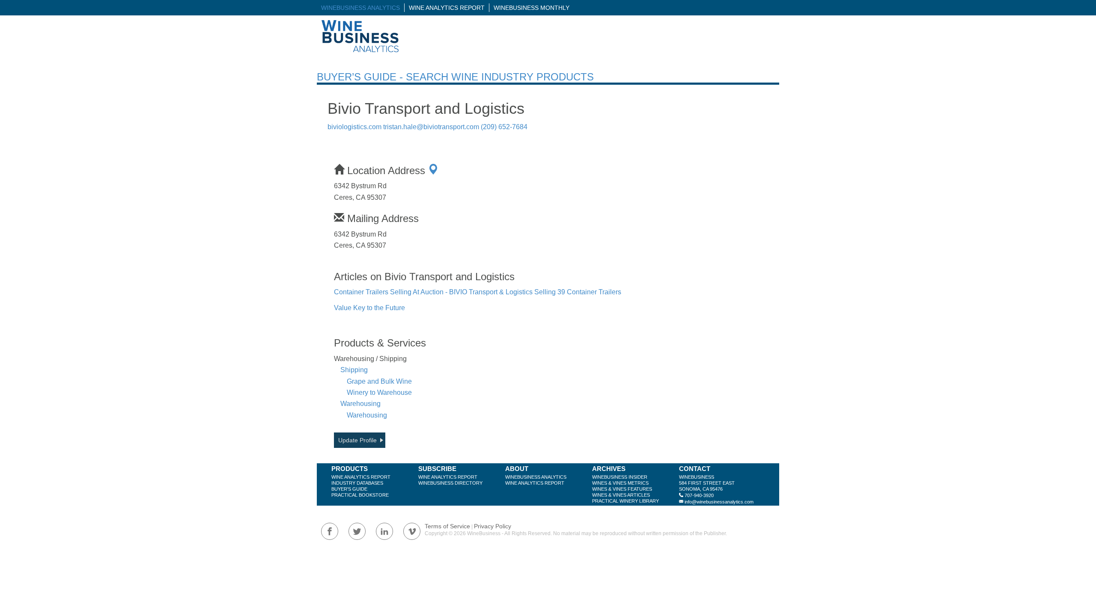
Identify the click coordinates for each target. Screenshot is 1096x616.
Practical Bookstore (360, 495)
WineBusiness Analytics (360, 7)
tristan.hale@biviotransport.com (431, 126)
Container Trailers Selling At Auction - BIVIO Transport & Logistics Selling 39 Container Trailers (477, 292)
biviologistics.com (354, 126)
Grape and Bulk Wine (379, 381)
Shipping (354, 369)
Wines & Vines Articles (621, 495)
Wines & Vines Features (622, 489)
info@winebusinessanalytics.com (719, 501)
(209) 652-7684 (504, 126)
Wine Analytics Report (447, 7)
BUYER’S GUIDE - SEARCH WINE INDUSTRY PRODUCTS (455, 77)
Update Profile (357, 440)
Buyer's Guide (349, 489)
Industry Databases (357, 483)
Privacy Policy (492, 526)
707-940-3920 (699, 495)
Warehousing (360, 403)
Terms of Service (447, 526)
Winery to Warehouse (379, 392)
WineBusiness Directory (450, 483)
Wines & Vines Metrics (620, 483)
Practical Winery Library (625, 500)
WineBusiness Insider (619, 477)
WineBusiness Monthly (531, 7)
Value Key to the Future (369, 307)
